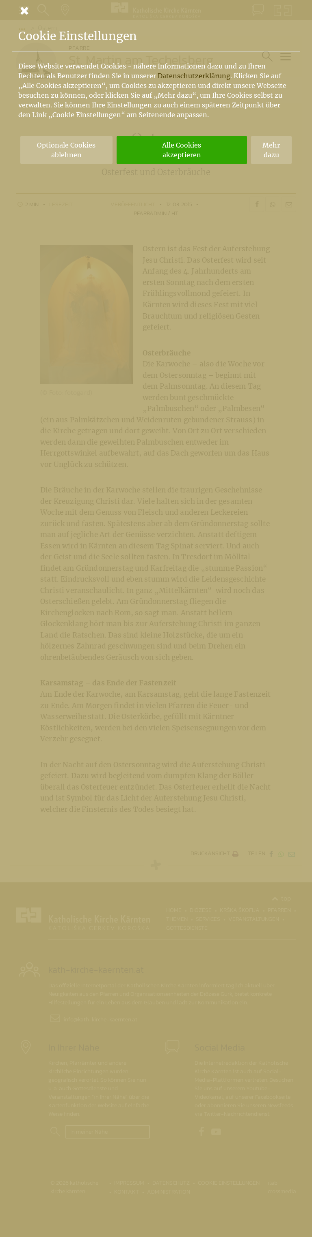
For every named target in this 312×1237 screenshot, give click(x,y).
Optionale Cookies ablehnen (66, 150)
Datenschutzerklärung (194, 76)
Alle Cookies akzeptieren (181, 150)
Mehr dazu (271, 150)
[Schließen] (156, 10)
